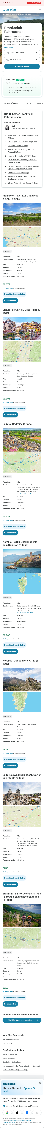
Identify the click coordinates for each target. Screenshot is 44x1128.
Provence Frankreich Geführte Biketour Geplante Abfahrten (23, 178)
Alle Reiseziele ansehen (25, 494)
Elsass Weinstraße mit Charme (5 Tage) (23, 183)
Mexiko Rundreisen (10, 1054)
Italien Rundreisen (9, 1058)
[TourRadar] (10, 9)
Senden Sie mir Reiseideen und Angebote (22, 1106)
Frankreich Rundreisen (9, 14)
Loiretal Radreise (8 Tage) (18, 146)
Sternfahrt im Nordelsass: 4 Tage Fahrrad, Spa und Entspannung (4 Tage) (24, 167)
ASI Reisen (20, 276)
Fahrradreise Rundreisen (24, 14)
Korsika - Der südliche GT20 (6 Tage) (22, 156)
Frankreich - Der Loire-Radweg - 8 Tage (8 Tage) (23, 137)
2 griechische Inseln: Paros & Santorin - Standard (21, 1066)
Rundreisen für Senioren (12, 1062)
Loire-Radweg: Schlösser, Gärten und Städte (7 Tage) (22, 161)
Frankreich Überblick (11, 103)
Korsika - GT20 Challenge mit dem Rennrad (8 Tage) (21, 151)
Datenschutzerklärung (9, 1122)
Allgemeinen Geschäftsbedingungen (20, 1120)
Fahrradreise (7, 1043)
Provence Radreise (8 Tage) (18, 173)
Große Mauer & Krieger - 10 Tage (15, 1070)
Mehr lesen (8, 47)
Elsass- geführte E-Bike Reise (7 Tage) (22, 142)
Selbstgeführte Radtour (11, 1039)
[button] (22, 288)
